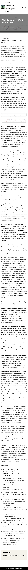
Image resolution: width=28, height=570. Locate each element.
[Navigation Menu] (22, 7)
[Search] (25, 7)
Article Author (7, 27)
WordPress (19, 568)
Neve (7, 568)
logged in (11, 555)
